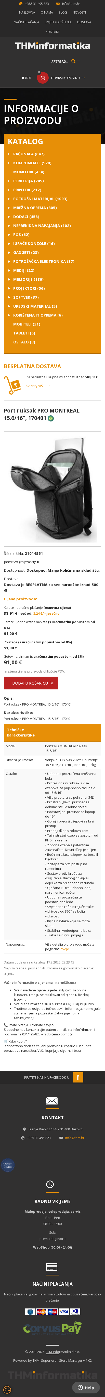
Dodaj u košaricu (30, 683)
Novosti (79, 12)
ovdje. (65, 949)
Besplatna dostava (32, 366)
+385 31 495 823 (37, 4)
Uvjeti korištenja (58, 22)
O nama (47, 12)
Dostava (84, 22)
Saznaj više (35, 385)
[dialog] (7, 1389)
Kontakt (53, 32)
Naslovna (27, 12)
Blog (63, 12)
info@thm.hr (71, 4)
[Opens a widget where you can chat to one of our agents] (86, 1388)
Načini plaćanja (26, 22)
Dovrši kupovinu (65, 77)
